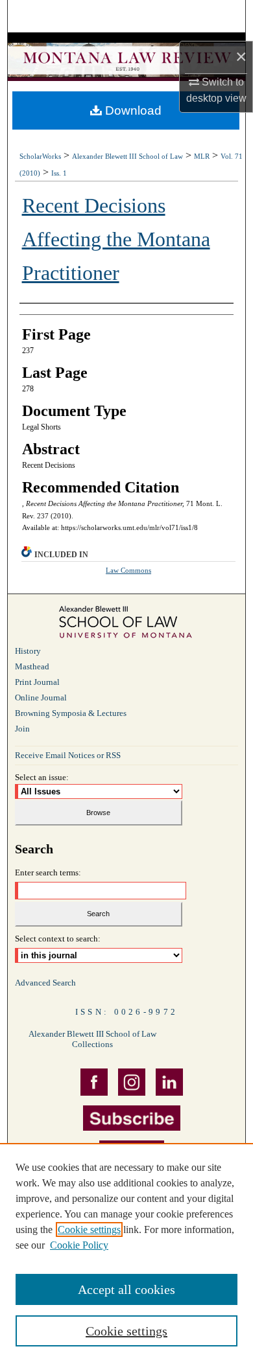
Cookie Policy (79, 1245)
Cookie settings (89, 1229)
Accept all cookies (126, 1289)
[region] (126, 1252)
